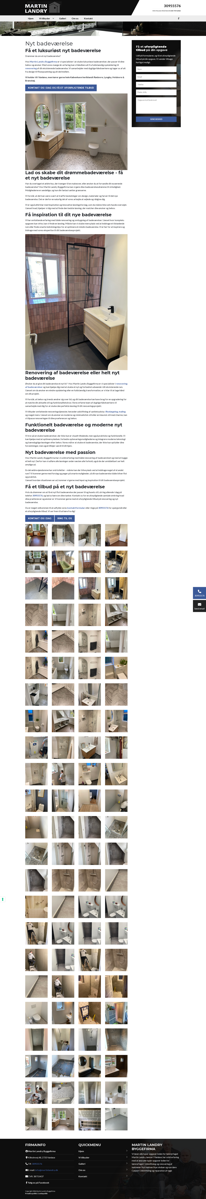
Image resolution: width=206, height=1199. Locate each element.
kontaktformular (76, 507)
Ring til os (64, 518)
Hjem (81, 1151)
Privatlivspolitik (31, 1193)
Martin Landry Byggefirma (43, 61)
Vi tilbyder (83, 1157)
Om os (81, 1170)
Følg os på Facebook (38, 1182)
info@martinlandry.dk (46, 1170)
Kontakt (82, 1176)
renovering (31, 68)
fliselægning (111, 411)
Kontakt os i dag (39, 518)
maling (122, 411)
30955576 (172, 6)
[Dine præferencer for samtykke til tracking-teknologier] (2, 899)
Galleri (81, 1163)
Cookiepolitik (43, 1193)
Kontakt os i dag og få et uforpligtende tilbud (61, 87)
